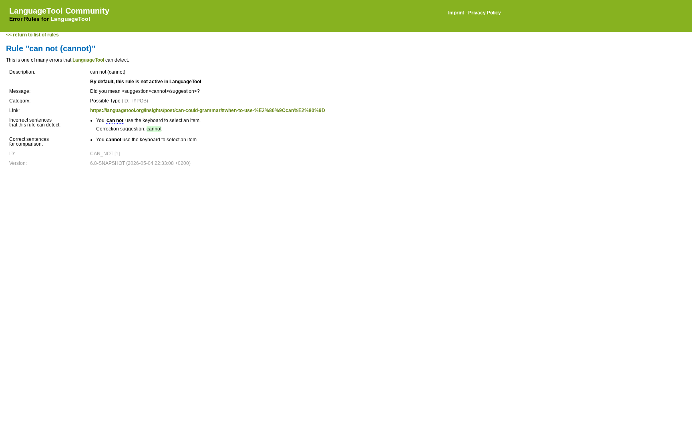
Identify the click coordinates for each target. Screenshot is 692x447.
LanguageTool (70, 19)
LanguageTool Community (59, 10)
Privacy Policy (484, 13)
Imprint (456, 13)
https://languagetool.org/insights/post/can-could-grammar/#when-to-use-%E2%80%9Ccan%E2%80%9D (207, 110)
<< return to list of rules (32, 35)
